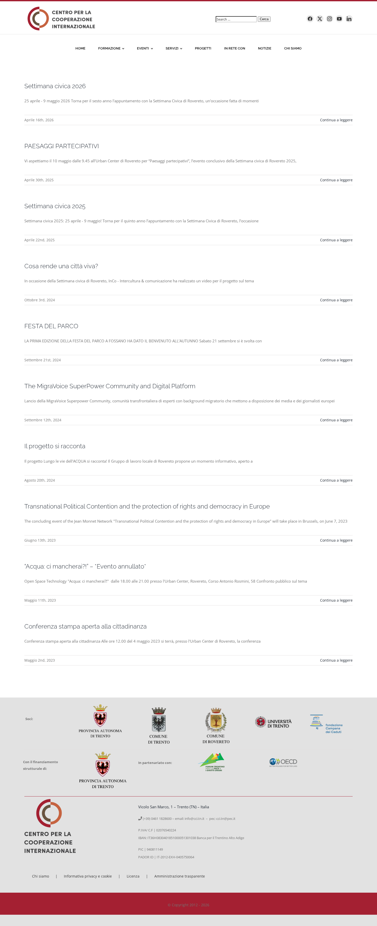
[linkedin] (349, 18)
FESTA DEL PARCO (51, 326)
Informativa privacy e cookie (88, 876)
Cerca (264, 19)
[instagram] (329, 18)
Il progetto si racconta (54, 446)
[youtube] (339, 18)
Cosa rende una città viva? (61, 266)
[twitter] (319, 18)
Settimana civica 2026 (55, 86)
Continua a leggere (336, 119)
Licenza (133, 876)
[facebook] (310, 18)
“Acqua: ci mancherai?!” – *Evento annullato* (85, 566)
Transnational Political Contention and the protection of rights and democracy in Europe (147, 506)
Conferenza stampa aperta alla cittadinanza (85, 626)
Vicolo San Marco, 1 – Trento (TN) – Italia (173, 806)
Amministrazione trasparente (179, 876)
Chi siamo (40, 876)
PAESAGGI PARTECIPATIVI (61, 146)
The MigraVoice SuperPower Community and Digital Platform (109, 386)
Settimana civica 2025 (54, 206)
